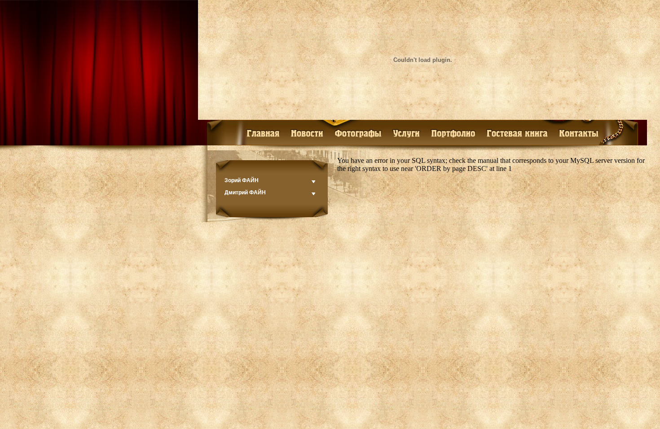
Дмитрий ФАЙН (245, 192)
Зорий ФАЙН (241, 180)
